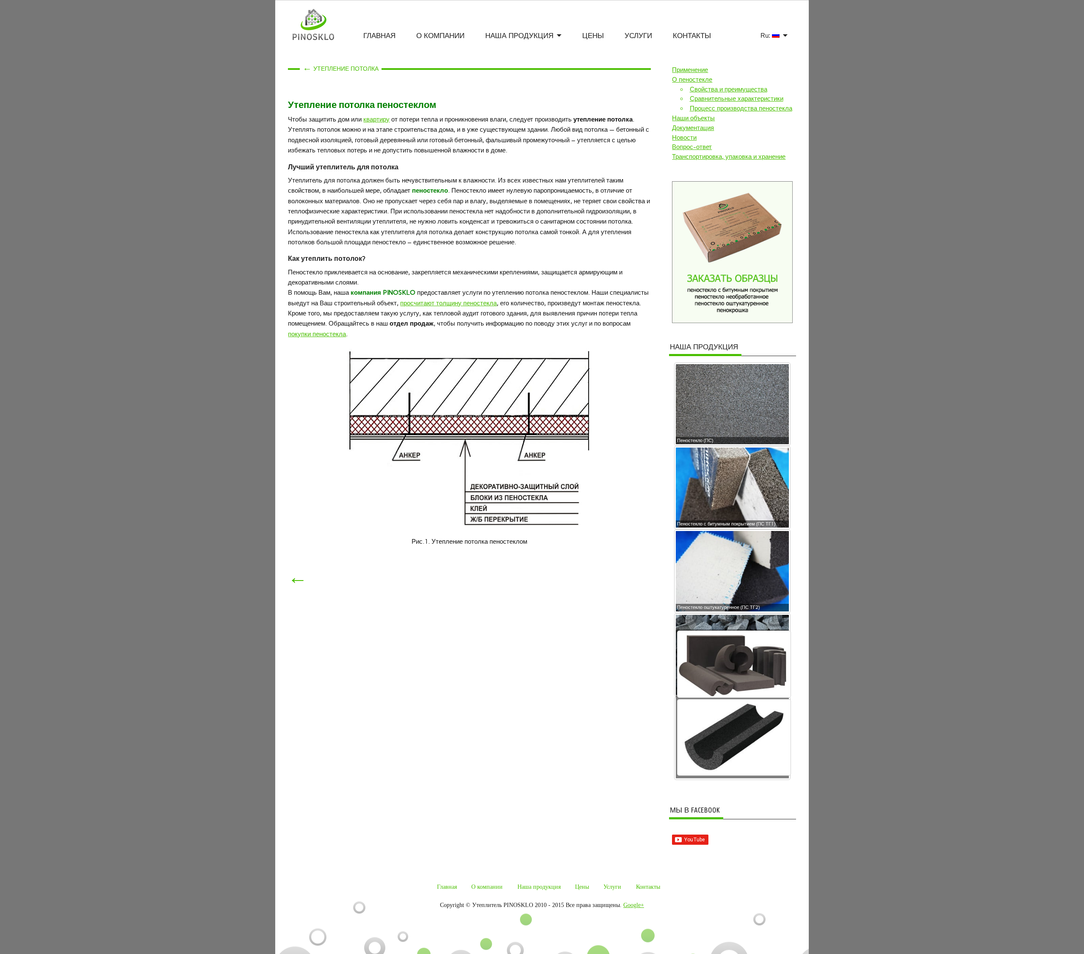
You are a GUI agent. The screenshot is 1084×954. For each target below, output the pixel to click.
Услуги (638, 35)
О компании (440, 35)
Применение (690, 70)
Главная (379, 35)
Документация (693, 128)
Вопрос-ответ (692, 147)
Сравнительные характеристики (736, 98)
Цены (593, 35)
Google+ (633, 905)
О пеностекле (692, 79)
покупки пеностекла (317, 334)
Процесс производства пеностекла (741, 108)
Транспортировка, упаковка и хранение (728, 156)
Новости (684, 137)
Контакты (692, 35)
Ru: (766, 35)
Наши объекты (693, 118)
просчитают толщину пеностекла (448, 303)
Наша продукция (519, 35)
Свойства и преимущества (728, 89)
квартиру (376, 119)
